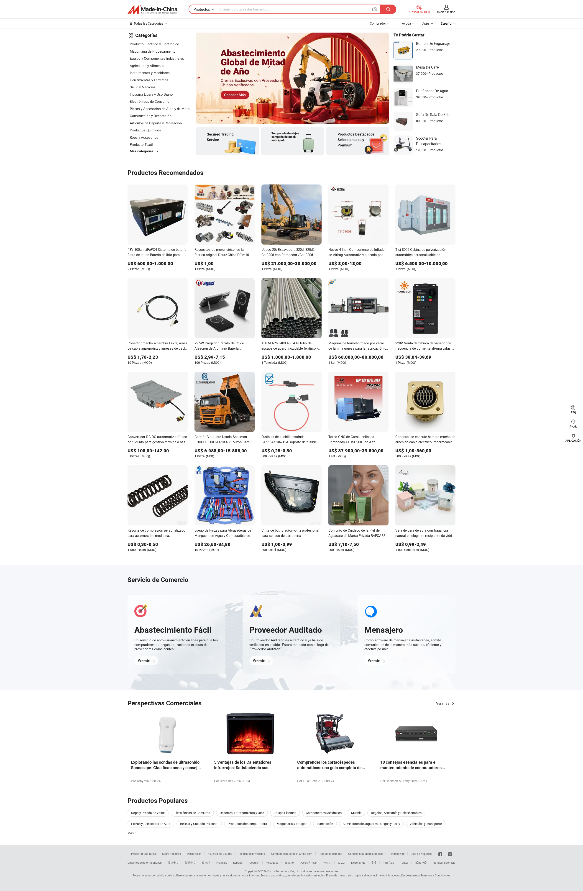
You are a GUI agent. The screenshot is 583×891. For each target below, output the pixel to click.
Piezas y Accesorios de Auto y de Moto (160, 108)
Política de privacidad (251, 853)
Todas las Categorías (148, 23)
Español (238, 862)
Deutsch (254, 862)
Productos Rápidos (330, 853)
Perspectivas (396, 853)
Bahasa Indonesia (444, 862)
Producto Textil (141, 144)
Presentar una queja (143, 853)
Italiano (289, 862)
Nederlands (358, 862)
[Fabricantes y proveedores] (152, 9)
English (157, 862)
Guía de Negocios (421, 853)
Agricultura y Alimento (147, 65)
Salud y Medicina (143, 87)
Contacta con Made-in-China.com (291, 853)
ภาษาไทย (388, 862)
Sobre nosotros (171, 853)
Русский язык (308, 862)
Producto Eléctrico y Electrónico (154, 44)
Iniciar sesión (446, 12)
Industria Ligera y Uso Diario (151, 94)
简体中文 (173, 862)
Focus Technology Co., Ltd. (283, 871)
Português (272, 862)
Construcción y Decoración (150, 115)
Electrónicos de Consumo (149, 101)
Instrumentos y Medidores (150, 72)
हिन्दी (373, 862)
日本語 (206, 862)
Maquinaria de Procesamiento (153, 51)
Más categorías (141, 151)
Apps (426, 23)
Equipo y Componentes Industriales (157, 58)
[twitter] (450, 853)
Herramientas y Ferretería (149, 80)
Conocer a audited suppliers (365, 853)
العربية (341, 862)
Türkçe (404, 862)
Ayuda (406, 23)
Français (221, 862)
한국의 (327, 862)
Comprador (378, 23)
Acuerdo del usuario (220, 853)
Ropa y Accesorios (144, 137)
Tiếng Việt (420, 862)
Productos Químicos (145, 130)
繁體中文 (190, 862)
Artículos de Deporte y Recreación (156, 123)
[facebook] (440, 853)
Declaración (194, 853)
